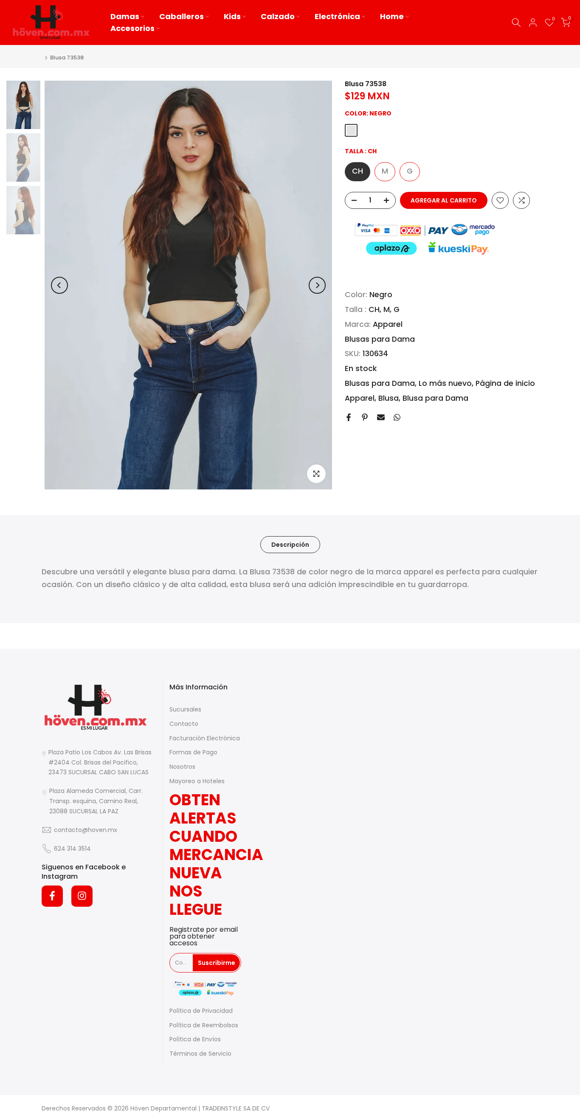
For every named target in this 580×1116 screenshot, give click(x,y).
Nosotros (182, 766)
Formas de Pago (193, 752)
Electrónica (337, 16)
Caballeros (181, 16)
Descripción (290, 544)
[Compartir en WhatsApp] (397, 417)
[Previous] (59, 285)
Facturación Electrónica (204, 738)
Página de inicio (505, 384)
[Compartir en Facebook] (348, 417)
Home (392, 16)
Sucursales (185, 709)
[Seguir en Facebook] (52, 895)
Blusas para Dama (380, 339)
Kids (232, 16)
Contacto (183, 724)
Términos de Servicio (200, 1053)
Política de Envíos (195, 1039)
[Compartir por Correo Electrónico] (381, 417)
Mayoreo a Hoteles (197, 781)
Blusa (388, 398)
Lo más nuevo (445, 384)
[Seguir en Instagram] (82, 895)
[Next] (317, 285)
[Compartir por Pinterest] (365, 417)
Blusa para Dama (435, 398)
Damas (124, 16)
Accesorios (132, 28)
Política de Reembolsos (203, 1024)
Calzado (278, 16)
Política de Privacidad (201, 1010)
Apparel (388, 325)
